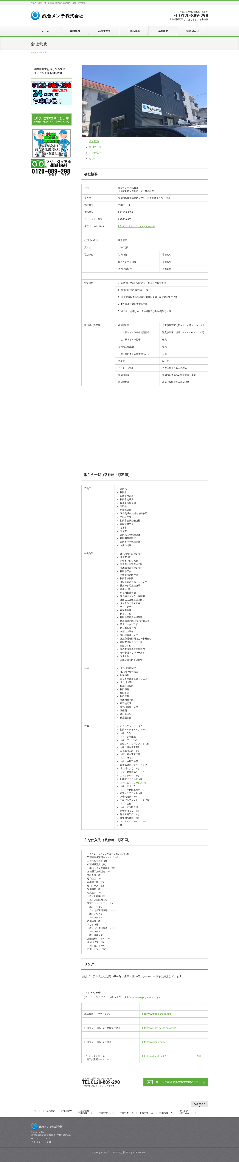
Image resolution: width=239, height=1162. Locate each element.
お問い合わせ (186, 1113)
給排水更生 (66, 1111)
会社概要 (183, 1111)
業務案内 (50, 1111)
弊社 (199, 1056)
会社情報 (94, 141)
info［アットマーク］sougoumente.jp (137, 226)
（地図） (168, 198)
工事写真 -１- (85, 1113)
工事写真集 (83, 1111)
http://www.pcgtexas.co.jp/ (144, 997)
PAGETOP (199, 1104)
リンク (93, 158)
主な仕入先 (95, 152)
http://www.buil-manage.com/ (156, 1014)
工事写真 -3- (127, 1113)
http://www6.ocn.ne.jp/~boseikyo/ (159, 1028)
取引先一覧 (95, 147)
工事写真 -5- (166, 1113)
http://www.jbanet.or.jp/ (153, 1042)
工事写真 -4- (146, 1113)
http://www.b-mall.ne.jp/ (154, 1056)
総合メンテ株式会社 (61, 15)
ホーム (37, 1111)
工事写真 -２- (106, 1113)
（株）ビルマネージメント (133, 782)
